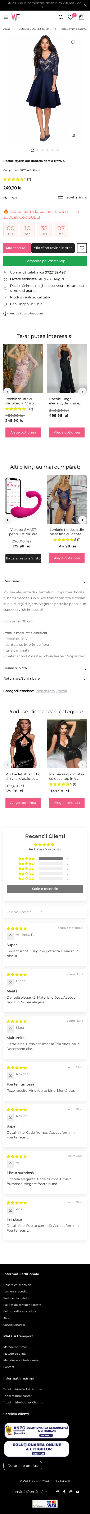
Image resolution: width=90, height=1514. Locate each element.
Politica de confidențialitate (22, 1304)
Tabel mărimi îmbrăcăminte (22, 1389)
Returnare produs (23, 1466)
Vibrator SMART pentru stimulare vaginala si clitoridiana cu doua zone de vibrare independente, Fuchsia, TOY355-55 (23, 532)
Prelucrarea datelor (16, 1298)
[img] (17, 928)
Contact (8, 1367)
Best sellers (45, 691)
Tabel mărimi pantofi (17, 1395)
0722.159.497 (55, 272)
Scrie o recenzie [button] (45, 889)
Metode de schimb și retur (21, 1360)
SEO (54, 1481)
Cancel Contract (14, 1324)
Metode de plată (14, 1353)
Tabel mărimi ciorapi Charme (23, 1402)
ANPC (7, 1318)
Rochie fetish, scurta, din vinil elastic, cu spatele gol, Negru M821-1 (22, 776)
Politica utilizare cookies (19, 1311)
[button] (13, 179)
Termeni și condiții (15, 1291)
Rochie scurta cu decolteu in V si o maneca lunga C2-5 (21, 401)
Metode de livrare (15, 1347)
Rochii (61, 691)
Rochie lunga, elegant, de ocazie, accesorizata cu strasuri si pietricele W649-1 (65, 401)
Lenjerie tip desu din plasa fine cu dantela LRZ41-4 (67, 532)
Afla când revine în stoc (18, 248)
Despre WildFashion (17, 1284)
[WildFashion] (15, 17)
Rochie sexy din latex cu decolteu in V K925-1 (67, 776)
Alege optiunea (23, 432)
